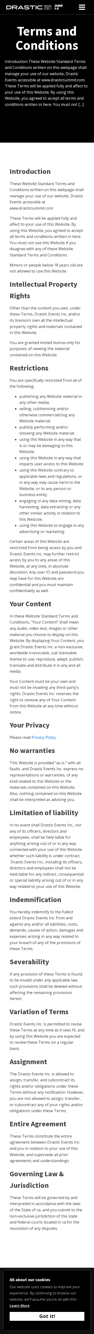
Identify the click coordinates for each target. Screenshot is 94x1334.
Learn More (20, 1305)
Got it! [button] (47, 1316)
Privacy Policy (44, 737)
